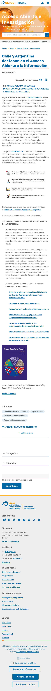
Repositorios (23, 91)
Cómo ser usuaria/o (10, 605)
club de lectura (22, 609)
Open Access (37, 412)
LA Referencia (17, 151)
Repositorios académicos (14, 420)
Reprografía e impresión (12, 597)
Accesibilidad (7, 634)
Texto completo (9, 393)
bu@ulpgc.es (10, 552)
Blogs (12, 48)
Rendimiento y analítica (25, 663)
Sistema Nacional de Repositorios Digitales (22, 210)
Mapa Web (6, 622)
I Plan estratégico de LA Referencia (24, 303)
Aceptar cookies (25, 677)
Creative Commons (34, 97)
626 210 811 (17, 558)
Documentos (26, 88)
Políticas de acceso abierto (15, 416)
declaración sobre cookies (27, 652)
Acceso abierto (15, 86)
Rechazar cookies (25, 684)
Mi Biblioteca (7, 601)
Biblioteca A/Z (8, 579)
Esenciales (25, 658)
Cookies (5, 630)
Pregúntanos (7, 576)
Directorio (6, 562)
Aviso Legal (7, 626)
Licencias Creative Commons (16, 412)
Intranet (5, 638)
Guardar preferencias (24, 669)
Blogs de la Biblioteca (11, 587)
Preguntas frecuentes (11, 583)
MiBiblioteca (42, 3)
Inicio (4, 48)
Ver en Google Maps (10, 541)
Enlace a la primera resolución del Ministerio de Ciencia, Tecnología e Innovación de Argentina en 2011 (28, 295)
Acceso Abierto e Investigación (28, 48)
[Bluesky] (4, 520)
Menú (48, 3)
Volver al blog (27, 433)
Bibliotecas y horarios (11, 572)
